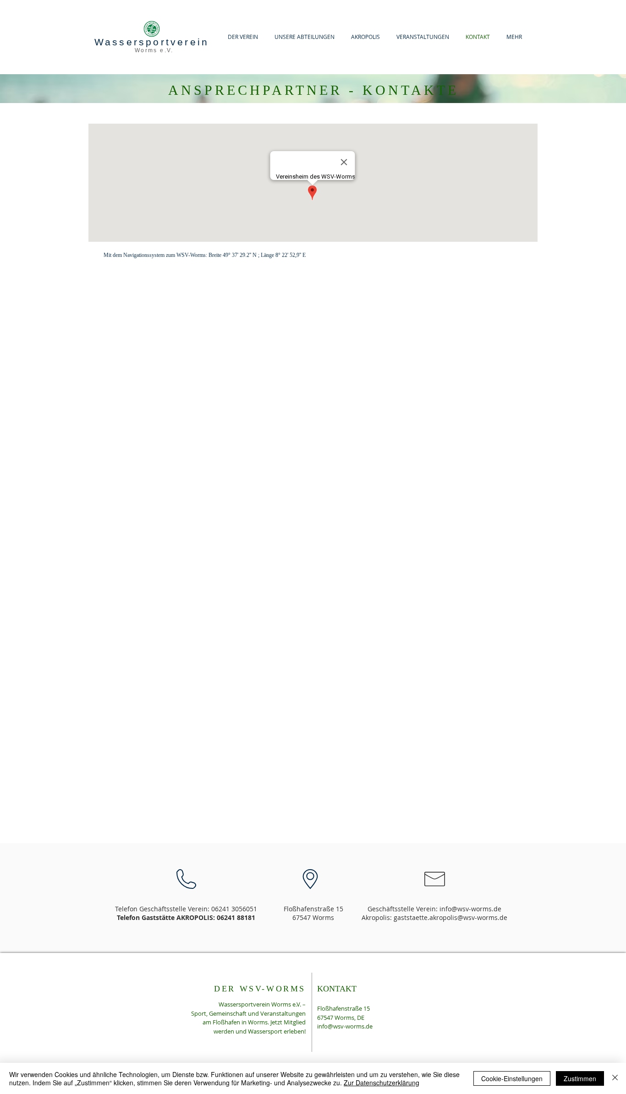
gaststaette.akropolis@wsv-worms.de (450, 917)
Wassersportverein (151, 42)
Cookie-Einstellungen (512, 1078)
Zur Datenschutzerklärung (381, 1082)
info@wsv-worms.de (470, 908)
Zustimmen (580, 1078)
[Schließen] (615, 1078)
